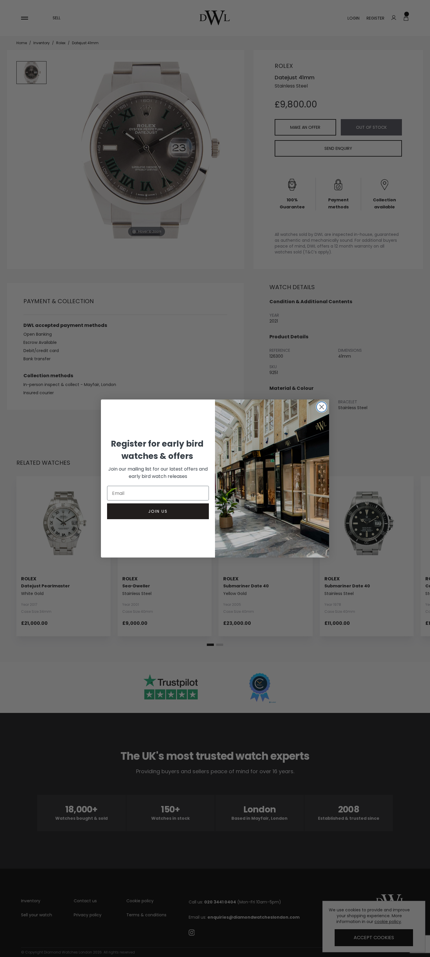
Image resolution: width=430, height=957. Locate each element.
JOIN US (158, 511)
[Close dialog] (322, 407)
